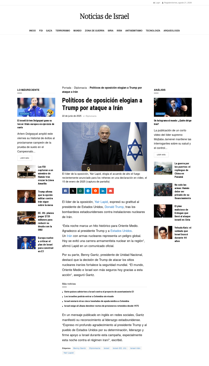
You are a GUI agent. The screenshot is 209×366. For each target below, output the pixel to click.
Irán (119, 30)
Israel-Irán (135, 348)
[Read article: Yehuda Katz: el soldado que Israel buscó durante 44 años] (163, 232)
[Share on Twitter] (73, 191)
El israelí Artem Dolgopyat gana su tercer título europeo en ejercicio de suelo (35, 124)
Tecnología (153, 30)
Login (157, 2)
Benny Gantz (79, 348)
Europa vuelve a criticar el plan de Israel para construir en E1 (46, 244)
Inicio (32, 30)
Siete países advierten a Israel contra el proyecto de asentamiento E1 (99, 291)
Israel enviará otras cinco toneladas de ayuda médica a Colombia (96, 301)
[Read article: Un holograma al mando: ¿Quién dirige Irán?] (173, 107)
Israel (106, 348)
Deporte (24, 113)
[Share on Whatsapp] (80, 191)
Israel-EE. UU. (120, 348)
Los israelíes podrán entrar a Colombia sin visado (89, 296)
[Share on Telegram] (88, 191)
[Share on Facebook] (65, 191)
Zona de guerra (94, 30)
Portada (66, 87)
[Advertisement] (104, 60)
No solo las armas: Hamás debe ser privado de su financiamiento (183, 191)
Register (167, 2)
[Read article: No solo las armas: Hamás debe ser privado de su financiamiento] (163, 189)
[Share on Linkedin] (103, 191)
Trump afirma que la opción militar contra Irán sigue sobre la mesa (45, 198)
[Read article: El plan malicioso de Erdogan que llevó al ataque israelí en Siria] (163, 211)
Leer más (26, 158)
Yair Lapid (101, 201)
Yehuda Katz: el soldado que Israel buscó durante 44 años (183, 234)
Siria (110, 30)
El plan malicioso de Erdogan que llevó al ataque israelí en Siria (182, 213)
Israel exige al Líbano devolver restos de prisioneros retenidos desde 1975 (101, 306)
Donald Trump (114, 206)
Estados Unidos (121, 230)
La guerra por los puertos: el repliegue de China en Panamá (182, 170)
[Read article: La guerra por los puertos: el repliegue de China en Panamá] (163, 168)
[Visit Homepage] (104, 16)
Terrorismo (63, 30)
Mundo (77, 30)
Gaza (49, 30)
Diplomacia (80, 87)
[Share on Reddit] (95, 191)
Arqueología (172, 30)
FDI (41, 30)
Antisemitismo (133, 30)
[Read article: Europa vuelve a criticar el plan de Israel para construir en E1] (26, 242)
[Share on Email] (110, 191)
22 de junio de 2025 (71, 115)
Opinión (160, 113)
